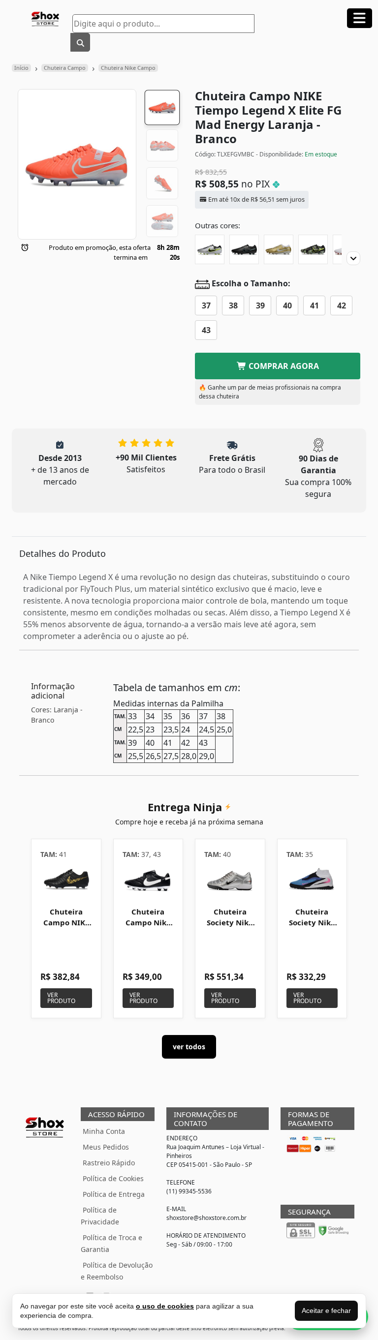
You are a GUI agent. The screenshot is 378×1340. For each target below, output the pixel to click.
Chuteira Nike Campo (128, 67)
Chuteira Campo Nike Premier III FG (148, 927)
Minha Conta (104, 1131)
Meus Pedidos (106, 1147)
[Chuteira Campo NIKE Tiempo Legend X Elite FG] (278, 249)
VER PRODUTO (61, 998)
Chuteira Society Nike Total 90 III (230, 922)
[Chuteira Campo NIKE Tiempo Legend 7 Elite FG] (66, 880)
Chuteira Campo (65, 67)
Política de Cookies (113, 1178)
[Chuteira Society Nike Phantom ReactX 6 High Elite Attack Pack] (312, 880)
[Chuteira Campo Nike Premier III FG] (148, 880)
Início (21, 67)
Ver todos (189, 1046)
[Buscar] (80, 42)
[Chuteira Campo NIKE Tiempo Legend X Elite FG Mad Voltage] (209, 249)
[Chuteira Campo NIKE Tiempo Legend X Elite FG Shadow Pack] (244, 249)
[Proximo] (353, 258)
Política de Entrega (114, 1194)
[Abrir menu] (359, 18)
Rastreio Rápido (109, 1162)
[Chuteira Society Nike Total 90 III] (230, 880)
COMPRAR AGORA (283, 366)
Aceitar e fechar (326, 1310)
